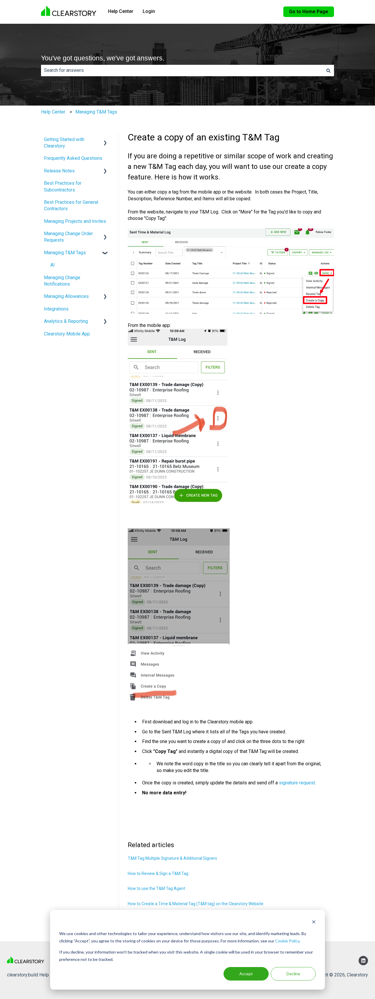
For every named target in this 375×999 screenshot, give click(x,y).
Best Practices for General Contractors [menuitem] (71, 205)
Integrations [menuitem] (56, 309)
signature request (297, 783)
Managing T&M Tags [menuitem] (65, 252)
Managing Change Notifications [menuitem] (62, 281)
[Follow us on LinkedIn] (363, 960)
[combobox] (182, 70)
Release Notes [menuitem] (59, 171)
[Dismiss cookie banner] (314, 922)
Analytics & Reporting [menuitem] (66, 321)
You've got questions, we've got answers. (102, 58)
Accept (246, 973)
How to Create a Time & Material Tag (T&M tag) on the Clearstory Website (195, 903)
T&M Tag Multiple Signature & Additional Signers (172, 858)
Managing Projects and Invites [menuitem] (75, 221)
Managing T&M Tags (96, 112)
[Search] (328, 70)
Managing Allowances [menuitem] (66, 296)
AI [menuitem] (52, 265)
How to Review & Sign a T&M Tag (158, 873)
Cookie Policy (287, 940)
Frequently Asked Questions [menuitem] (73, 158)
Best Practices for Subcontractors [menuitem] (62, 186)
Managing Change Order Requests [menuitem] (68, 237)
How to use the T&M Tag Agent (156, 888)
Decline (293, 973)
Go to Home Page (308, 11)
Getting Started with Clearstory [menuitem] (64, 143)
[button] (105, 140)
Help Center (120, 11)
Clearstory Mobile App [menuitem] (67, 334)
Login (149, 11)
